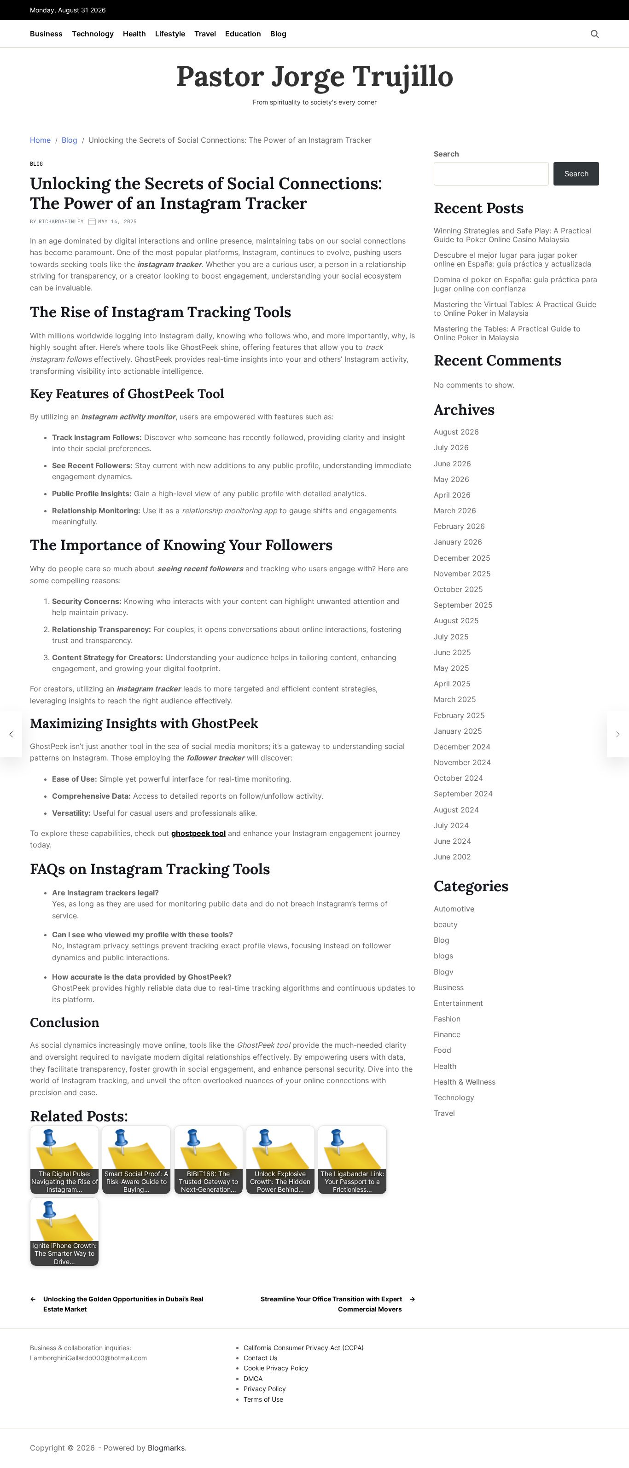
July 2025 (451, 636)
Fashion (447, 1018)
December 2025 (462, 558)
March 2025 (455, 699)
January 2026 (458, 541)
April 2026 (452, 494)
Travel (205, 33)
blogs (443, 955)
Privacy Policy (265, 1389)
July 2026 (451, 447)
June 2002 (452, 856)
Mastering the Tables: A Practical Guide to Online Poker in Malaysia (507, 333)
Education (243, 33)
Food (442, 1050)
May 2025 (451, 668)
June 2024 (452, 841)
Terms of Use (263, 1399)
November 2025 (462, 573)
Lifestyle (170, 33)
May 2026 (451, 479)
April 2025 (452, 683)
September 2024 (463, 793)
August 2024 (456, 809)
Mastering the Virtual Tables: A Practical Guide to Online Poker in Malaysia (515, 309)
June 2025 (452, 652)
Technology (93, 33)
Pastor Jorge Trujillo (315, 76)
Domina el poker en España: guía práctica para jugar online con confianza (515, 284)
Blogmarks (166, 1447)
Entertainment (458, 1003)
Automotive (454, 908)
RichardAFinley (61, 221)
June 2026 (452, 463)
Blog (278, 33)
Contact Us (260, 1358)
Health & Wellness (464, 1081)
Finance (447, 1034)
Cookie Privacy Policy (276, 1368)
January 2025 (458, 731)
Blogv (444, 971)
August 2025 (456, 620)
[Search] (595, 34)
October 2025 (458, 589)
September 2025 (463, 604)
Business (46, 33)
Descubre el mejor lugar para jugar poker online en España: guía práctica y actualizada (512, 259)
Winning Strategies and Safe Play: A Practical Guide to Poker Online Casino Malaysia (512, 235)
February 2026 (459, 526)
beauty (446, 924)
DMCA (253, 1378)
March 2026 (455, 510)
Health (134, 33)
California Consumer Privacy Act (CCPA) (304, 1348)
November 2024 (462, 762)
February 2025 (459, 715)
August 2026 (456, 431)
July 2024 (451, 825)
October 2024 (458, 778)
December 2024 (462, 746)
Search (446, 153)
